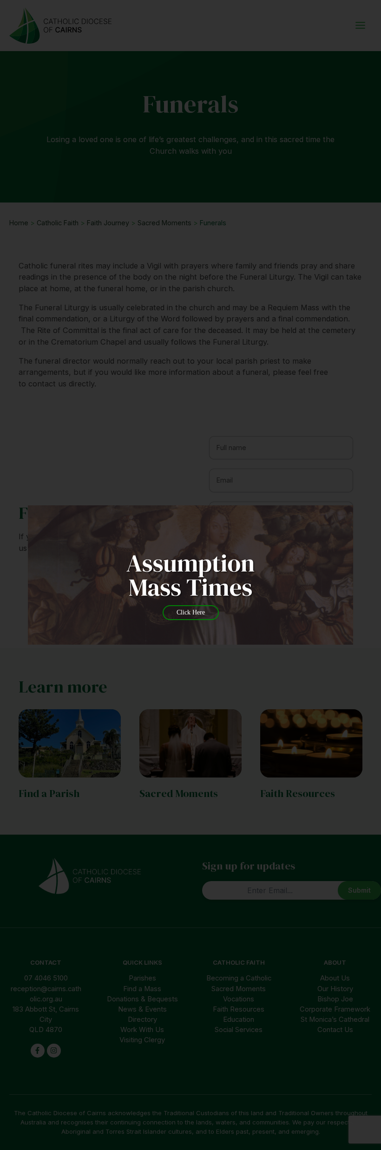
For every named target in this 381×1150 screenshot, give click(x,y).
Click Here (191, 612)
